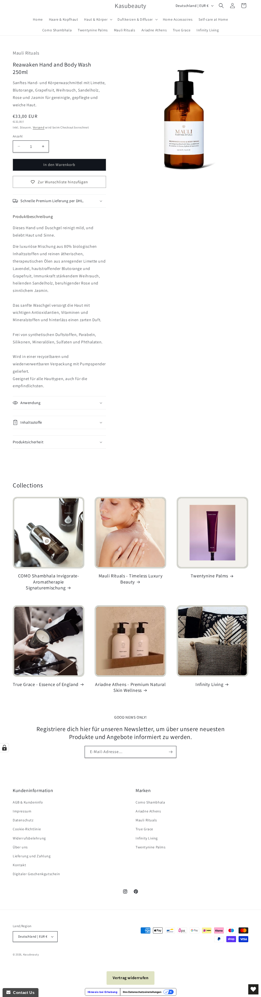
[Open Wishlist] (253, 989)
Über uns (20, 847)
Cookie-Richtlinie (27, 829)
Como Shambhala (150, 802)
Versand (39, 127)
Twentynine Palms (209, 576)
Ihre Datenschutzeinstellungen (142, 991)
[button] (97, 19)
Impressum (22, 811)
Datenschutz (23, 820)
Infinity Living (209, 684)
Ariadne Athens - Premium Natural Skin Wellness (130, 687)
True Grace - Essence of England (46, 684)
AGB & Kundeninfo (28, 802)
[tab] (33, 216)
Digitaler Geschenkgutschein (36, 874)
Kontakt (19, 865)
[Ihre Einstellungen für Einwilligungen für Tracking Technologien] (4, 747)
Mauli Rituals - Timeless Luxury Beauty (131, 579)
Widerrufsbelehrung (29, 838)
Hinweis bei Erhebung (103, 991)
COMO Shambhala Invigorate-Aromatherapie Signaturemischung (48, 582)
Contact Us (22, 992)
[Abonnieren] (170, 752)
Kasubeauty (31, 954)
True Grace (144, 829)
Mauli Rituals (146, 820)
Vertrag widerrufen (131, 977)
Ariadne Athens (148, 811)
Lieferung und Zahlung (32, 856)
